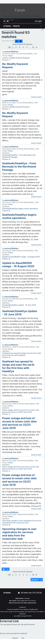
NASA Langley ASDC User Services (26, 600)
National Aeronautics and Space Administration (22, 602)
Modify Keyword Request (19, 58)
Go (23, 638)
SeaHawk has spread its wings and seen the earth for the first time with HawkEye (21, 354)
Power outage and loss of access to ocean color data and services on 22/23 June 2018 (20, 411)
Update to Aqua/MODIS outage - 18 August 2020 (21, 257)
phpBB (15, 609)
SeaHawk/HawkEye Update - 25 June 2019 (19, 305)
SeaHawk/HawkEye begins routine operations (20, 209)
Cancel (15, 638)
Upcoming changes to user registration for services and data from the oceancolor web (21, 522)
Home (10, 56)
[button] (9, 47)
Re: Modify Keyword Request (15, 65)
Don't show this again (10, 30)
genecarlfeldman (11, 51)
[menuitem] (19, 593)
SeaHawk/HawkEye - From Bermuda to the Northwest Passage (18, 156)
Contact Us (22, 607)
